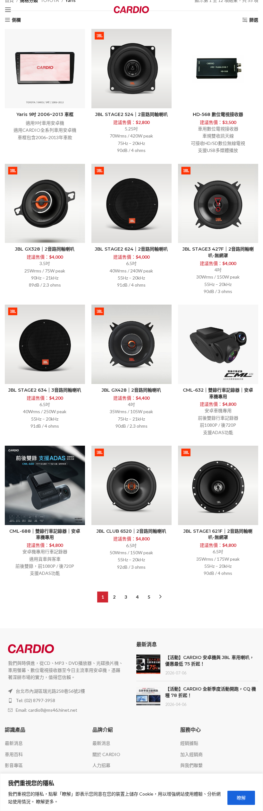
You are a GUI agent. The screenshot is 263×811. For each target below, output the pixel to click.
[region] (131, 792)
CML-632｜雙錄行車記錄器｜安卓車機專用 (218, 393)
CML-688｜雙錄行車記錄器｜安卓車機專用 (44, 534)
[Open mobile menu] (8, 9)
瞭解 (241, 797)
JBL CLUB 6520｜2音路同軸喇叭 (131, 531)
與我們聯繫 (191, 765)
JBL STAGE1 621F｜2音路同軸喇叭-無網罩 (217, 534)
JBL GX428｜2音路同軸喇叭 (131, 390)
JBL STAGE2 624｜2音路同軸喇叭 (131, 249)
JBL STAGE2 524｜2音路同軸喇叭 (131, 114)
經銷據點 (189, 743)
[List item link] (65, 700)
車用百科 (14, 754)
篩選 (253, 19)
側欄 (16, 19)
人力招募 (101, 765)
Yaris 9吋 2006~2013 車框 (44, 114)
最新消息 (14, 743)
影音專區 (14, 765)
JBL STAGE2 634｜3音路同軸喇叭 (44, 390)
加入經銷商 (191, 754)
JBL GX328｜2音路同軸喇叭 (44, 249)
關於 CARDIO (106, 754)
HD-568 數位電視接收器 (218, 114)
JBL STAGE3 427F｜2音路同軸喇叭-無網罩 (218, 252)
